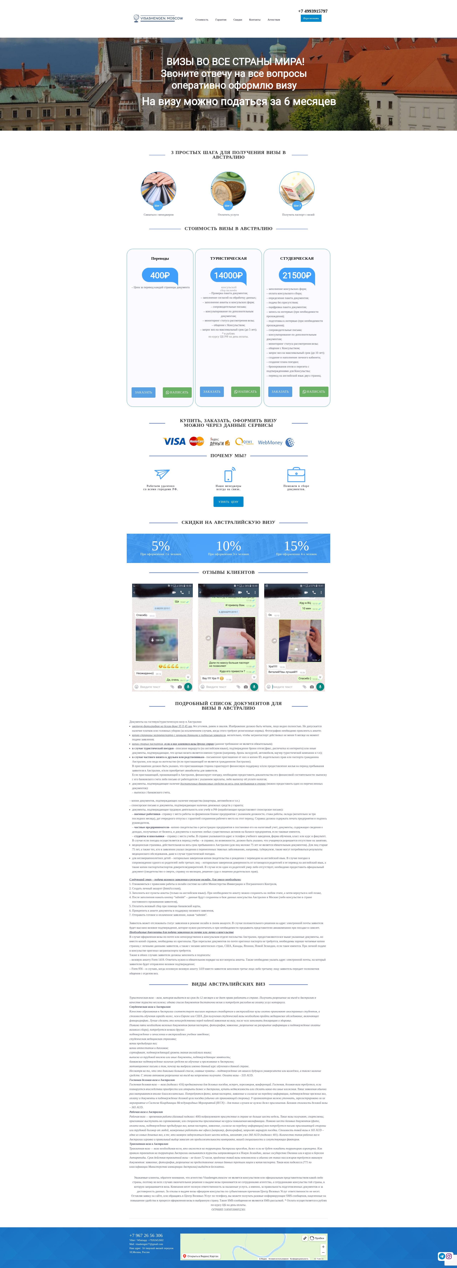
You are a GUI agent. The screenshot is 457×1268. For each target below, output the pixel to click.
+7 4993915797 (313, 11)
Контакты (254, 19)
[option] (162, 637)
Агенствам (274, 19)
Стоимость (201, 19)
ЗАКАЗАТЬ (143, 392)
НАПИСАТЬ (179, 392)
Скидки (237, 19)
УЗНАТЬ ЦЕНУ (228, 501)
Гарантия (220, 19)
